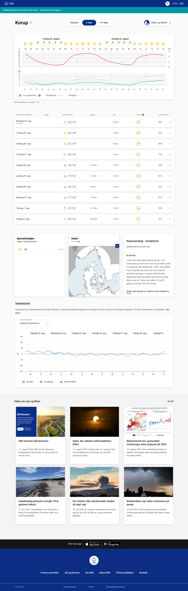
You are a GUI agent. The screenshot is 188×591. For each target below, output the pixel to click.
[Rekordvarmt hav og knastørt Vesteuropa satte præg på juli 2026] (148, 422)
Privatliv (91, 587)
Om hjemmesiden (69, 587)
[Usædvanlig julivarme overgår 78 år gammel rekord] (40, 482)
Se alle (171, 401)
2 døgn (89, 22)
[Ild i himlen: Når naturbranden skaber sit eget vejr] (94, 482)
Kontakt (143, 572)
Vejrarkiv (74, 22)
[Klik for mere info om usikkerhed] (39, 95)
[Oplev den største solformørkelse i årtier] (94, 422)
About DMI (104, 572)
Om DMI (89, 572)
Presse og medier (50, 572)
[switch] (18, 95)
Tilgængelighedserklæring (115, 587)
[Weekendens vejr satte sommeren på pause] (148, 482)
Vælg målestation (26, 320)
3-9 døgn (104, 22)
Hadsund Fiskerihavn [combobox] (30, 323)
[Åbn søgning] (167, 3)
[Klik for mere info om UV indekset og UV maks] (143, 115)
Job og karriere (72, 572)
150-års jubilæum (125, 572)
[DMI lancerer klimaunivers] (40, 422)
